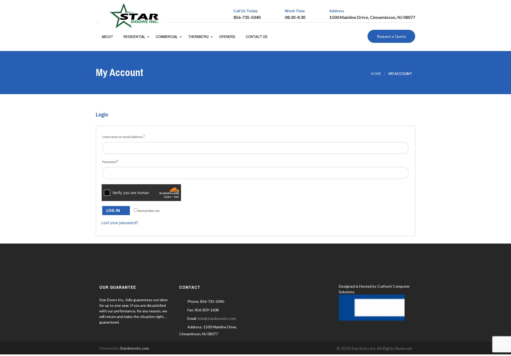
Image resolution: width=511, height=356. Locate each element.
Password (110, 162)
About (107, 36)
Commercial (166, 36)
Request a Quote (391, 36)
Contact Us (256, 36)
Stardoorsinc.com (134, 348)
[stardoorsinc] (132, 15)
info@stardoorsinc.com (217, 318)
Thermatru (198, 36)
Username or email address (123, 137)
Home (376, 74)
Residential (134, 36)
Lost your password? (119, 222)
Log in (113, 210)
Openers (226, 36)
